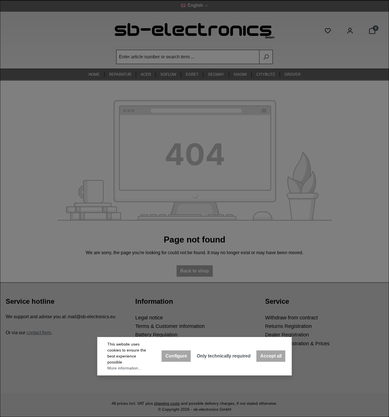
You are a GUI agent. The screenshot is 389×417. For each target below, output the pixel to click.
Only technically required (224, 356)
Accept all (271, 356)
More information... (124, 368)
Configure (176, 356)
